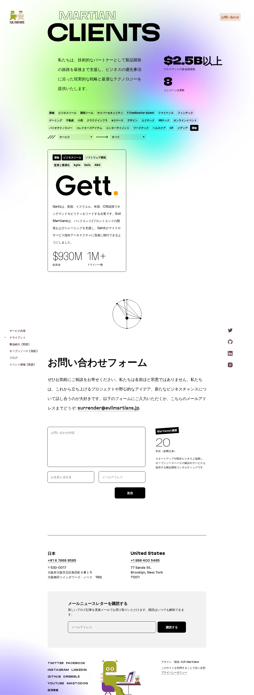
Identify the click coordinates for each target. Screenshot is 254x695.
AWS (97, 165)
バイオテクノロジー (60, 127)
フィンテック (185, 112)
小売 (80, 120)
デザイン (132, 120)
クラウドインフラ (97, 120)
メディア (182, 127)
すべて (116, 137)
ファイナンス (166, 112)
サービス (65, 137)
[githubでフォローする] (230, 341)
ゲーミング (55, 120)
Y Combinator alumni (140, 112)
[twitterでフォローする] (230, 330)
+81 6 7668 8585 (62, 560)
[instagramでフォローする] (230, 364)
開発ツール (86, 112)
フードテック (141, 127)
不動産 (70, 120)
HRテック (164, 120)
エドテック (148, 120)
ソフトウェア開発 (95, 157)
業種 (51, 112)
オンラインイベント (185, 120)
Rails (87, 165)
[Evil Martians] (17, 17)
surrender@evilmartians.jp (108, 408)
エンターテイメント (117, 127)
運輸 (194, 127)
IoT (171, 127)
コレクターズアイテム (89, 127)
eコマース (117, 120)
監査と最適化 (62, 165)
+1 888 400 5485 (145, 560)
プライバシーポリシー (174, 672)
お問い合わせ (230, 17)
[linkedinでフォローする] (230, 353)
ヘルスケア (159, 127)
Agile (77, 165)
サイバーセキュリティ (110, 112)
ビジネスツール (67, 112)
